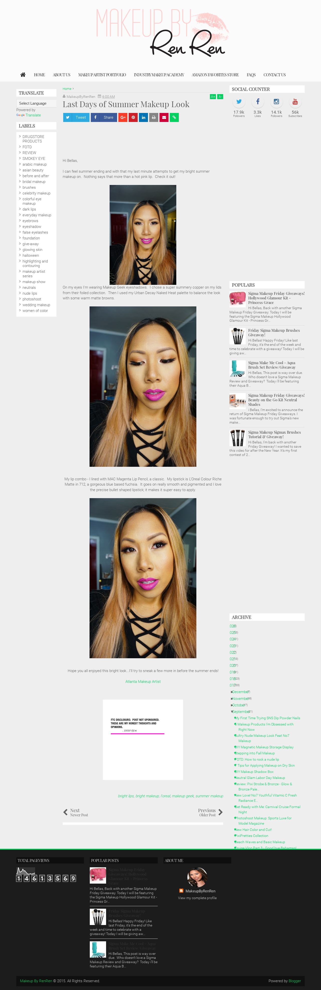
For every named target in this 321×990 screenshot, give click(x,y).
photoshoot (32, 299)
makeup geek (183, 796)
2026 (233, 626)
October (240, 705)
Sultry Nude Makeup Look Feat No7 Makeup (263, 738)
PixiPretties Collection (253, 836)
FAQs (251, 74)
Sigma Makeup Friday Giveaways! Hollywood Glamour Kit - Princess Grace (276, 298)
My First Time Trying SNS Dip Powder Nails (269, 718)
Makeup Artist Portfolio (102, 74)
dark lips (29, 209)
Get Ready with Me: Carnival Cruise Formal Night (269, 809)
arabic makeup (35, 164)
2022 (233, 652)
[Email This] (164, 117)
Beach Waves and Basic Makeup (261, 842)
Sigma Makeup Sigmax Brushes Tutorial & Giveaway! (274, 434)
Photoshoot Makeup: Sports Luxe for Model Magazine (265, 820)
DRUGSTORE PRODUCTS (33, 139)
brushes (29, 187)
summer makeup (209, 796)
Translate (33, 115)
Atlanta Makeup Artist (143, 681)
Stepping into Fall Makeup (256, 753)
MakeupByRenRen (200, 891)
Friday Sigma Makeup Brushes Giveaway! (274, 332)
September (243, 711)
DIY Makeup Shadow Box (256, 772)
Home (39, 74)
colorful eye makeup (32, 201)
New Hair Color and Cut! (255, 830)
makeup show (34, 282)
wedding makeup (36, 305)
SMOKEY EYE (34, 158)
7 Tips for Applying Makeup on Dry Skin (266, 765)
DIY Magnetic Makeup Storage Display (266, 747)
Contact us (275, 74)
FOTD (27, 147)
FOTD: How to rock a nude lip (258, 759)
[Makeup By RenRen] (23, 75)
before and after (36, 176)
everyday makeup (37, 215)
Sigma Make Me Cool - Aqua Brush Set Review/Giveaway (272, 365)
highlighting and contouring (35, 263)
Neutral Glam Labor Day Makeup (261, 778)
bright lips (126, 796)
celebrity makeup (36, 193)
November (242, 698)
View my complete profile (197, 898)
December (242, 692)
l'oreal (165, 796)
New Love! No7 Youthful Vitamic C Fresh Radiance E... (267, 798)
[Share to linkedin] (143, 117)
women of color (35, 310)
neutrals (29, 287)
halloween (31, 255)
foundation (31, 238)
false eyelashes (35, 232)
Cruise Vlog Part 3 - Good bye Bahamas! (267, 848)
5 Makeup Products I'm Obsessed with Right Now (266, 727)
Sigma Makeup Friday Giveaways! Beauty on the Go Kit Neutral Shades (276, 400)
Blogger (295, 981)
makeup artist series (34, 273)
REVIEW (29, 153)
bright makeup (147, 796)
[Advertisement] (267, 202)
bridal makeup (34, 181)
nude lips (30, 293)
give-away (31, 244)
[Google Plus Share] (122, 117)
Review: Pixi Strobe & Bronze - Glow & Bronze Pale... (265, 786)
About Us (61, 74)
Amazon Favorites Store (215, 74)
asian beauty (33, 170)
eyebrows (30, 221)
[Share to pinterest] (133, 117)
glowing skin (32, 249)
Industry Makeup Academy (159, 74)
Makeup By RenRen (36, 981)
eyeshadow (32, 226)
